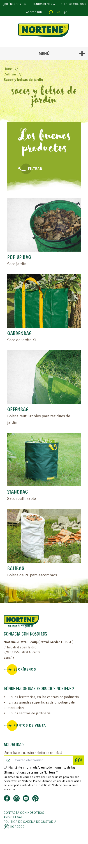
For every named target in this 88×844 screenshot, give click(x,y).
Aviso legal (13, 817)
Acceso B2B (34, 12)
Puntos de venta (44, 4)
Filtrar (35, 169)
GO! (79, 761)
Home (8, 69)
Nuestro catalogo (73, 4)
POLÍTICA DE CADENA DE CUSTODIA (30, 822)
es (58, 12)
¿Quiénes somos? (14, 4)
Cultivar (10, 74)
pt (65, 12)
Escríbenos (25, 669)
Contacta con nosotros (24, 813)
